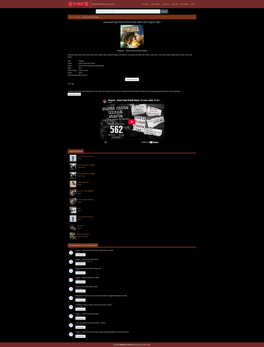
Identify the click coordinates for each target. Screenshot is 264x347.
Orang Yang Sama (83, 182)
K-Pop (193, 4)
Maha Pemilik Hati (83, 234)
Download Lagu (132, 79)
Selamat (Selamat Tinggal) (86, 165)
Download (80, 255)
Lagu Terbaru (155, 4)
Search (164, 11)
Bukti (79, 208)
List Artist (145, 4)
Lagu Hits (174, 4)
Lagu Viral (165, 4)
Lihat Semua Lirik (74, 94)
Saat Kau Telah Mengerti (85, 191)
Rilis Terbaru (184, 4)
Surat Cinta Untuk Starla (85, 156)
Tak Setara (80, 225)
